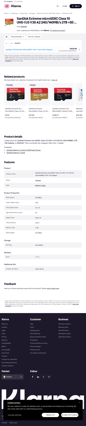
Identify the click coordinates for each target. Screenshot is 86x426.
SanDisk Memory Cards (16, 153)
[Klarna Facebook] (32, 376)
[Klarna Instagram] (48, 376)
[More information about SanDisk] (6, 43)
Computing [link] (23, 13)
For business (18, 1)
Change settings (15, 415)
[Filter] (6, 36)
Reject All (50, 415)
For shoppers (8, 1)
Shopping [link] (14, 13)
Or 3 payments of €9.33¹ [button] (36, 117)
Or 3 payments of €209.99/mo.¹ (68, 50)
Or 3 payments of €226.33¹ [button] (13, 117)
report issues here (53, 288)
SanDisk (38, 180)
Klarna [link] (6, 13)
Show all (54, 80)
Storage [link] (32, 13)
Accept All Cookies (70, 415)
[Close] (79, 402)
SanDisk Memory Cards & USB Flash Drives (24, 150)
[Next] (79, 100)
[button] (65, 6)
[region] (43, 410)
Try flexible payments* (57, 30)
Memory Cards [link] (67, 13)
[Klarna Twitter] (43, 376)
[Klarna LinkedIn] (38, 376)
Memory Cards (40, 185)
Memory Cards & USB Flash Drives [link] (48, 13)
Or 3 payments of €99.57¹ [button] (59, 117)
